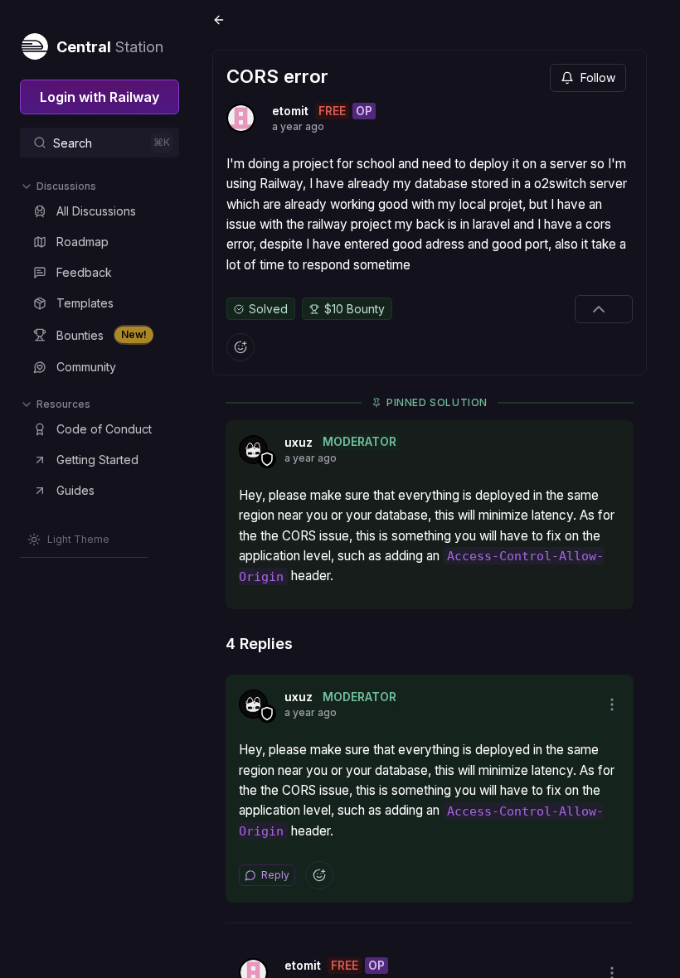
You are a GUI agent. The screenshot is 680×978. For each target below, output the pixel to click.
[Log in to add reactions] (240, 347)
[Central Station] (34, 43)
